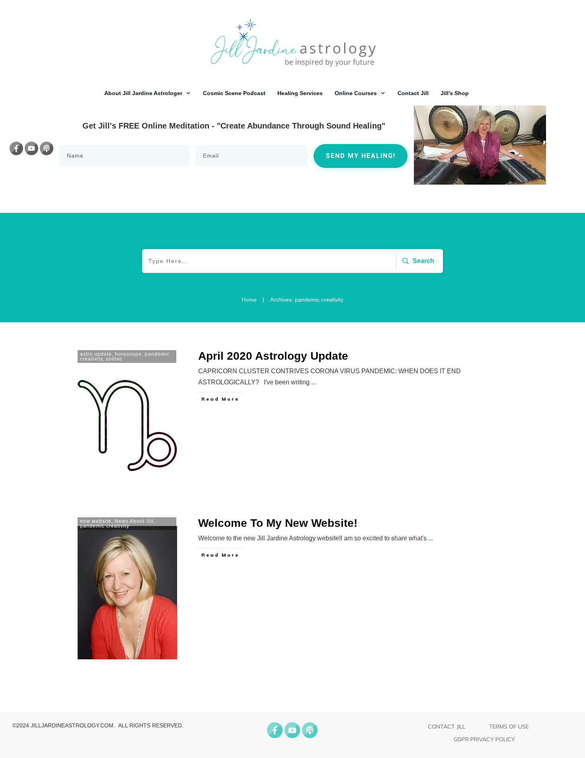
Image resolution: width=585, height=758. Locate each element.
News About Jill (134, 521)
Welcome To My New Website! (277, 523)
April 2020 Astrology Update (273, 356)
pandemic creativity (104, 526)
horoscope (128, 354)
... (313, 382)
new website (95, 521)
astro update (96, 354)
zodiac (114, 359)
